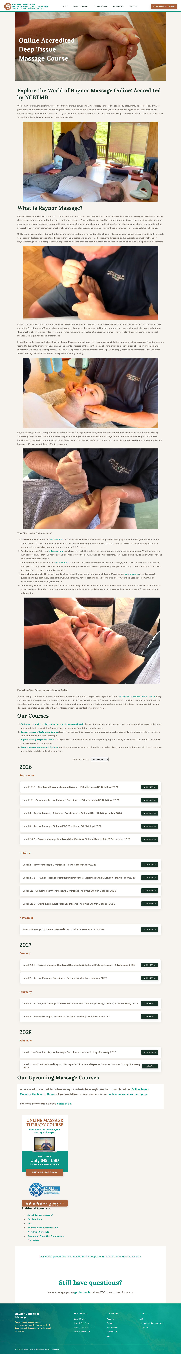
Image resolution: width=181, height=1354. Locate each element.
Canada (110, 1323)
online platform (56, 551)
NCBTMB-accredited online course (137, 696)
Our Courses (101, 7)
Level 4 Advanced (82, 1331)
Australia (110, 1319)
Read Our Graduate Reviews (53, 1204)
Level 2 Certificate (82, 1323)
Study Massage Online (163, 6)
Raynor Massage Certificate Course (39, 732)
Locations (118, 7)
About (64, 7)
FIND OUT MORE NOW (44, 1172)
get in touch (82, 1292)
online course (57, 539)
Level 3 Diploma (81, 1327)
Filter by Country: (81, 759)
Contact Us (144, 1327)
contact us (64, 1103)
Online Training (81, 7)
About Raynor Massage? (40, 1215)
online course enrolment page (128, 1094)
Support (134, 7)
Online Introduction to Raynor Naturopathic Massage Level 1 (52, 724)
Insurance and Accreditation (42, 1227)
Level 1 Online (80, 1319)
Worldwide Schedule (38, 1231)
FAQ (29, 1223)
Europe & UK (112, 1331)
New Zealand (112, 1327)
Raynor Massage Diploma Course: (38, 739)
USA (108, 1336)
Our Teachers (34, 1219)
